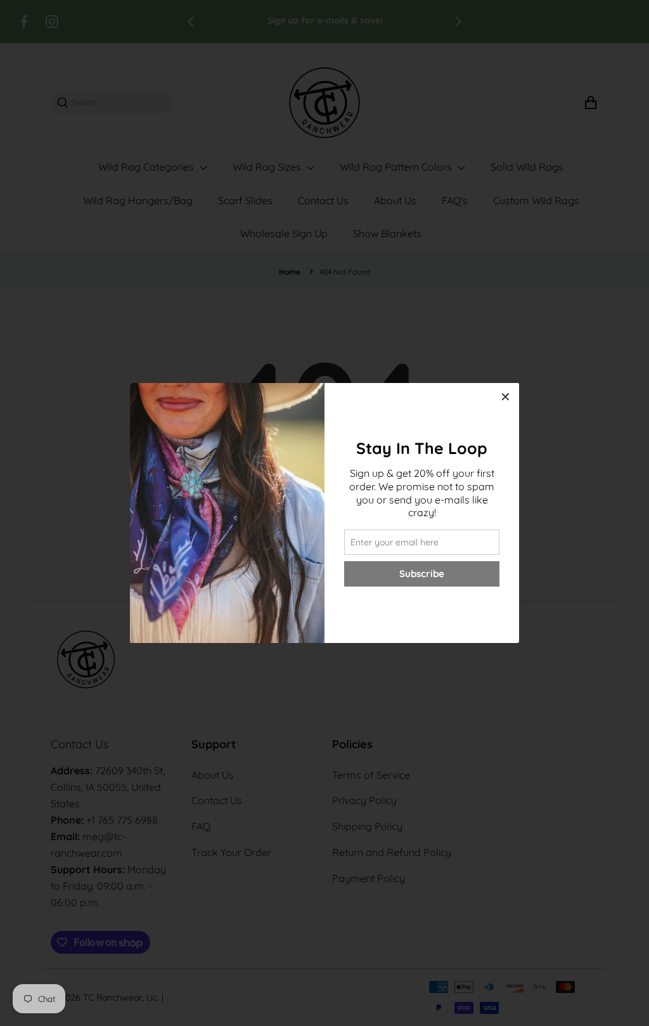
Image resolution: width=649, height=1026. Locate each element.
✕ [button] (505, 397)
